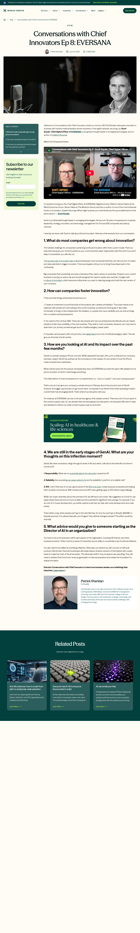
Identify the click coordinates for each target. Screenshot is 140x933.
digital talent (91, 334)
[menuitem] (21, 133)
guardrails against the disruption (83, 473)
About (55, 11)
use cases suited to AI (77, 480)
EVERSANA (76, 131)
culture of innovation (53, 280)
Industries (67, 11)
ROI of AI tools (95, 487)
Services (44, 11)
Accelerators (81, 11)
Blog (11, 20)
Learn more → (59, 570)
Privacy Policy (28, 197)
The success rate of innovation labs (58, 261)
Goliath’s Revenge (59, 135)
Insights (101, 11)
